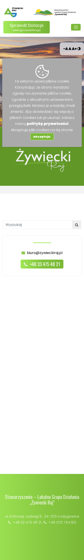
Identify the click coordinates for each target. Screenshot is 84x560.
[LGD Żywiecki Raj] (54, 12)
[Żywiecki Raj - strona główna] (13, 12)
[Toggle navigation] (76, 27)
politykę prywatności (48, 123)
